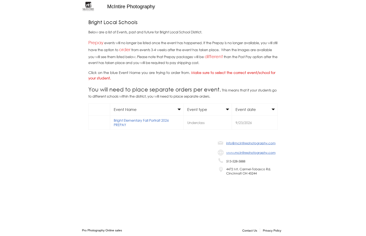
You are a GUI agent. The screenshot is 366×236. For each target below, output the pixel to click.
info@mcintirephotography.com (251, 143)
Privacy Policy (272, 230)
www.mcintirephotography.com (251, 152)
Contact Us (249, 230)
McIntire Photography (131, 6)
